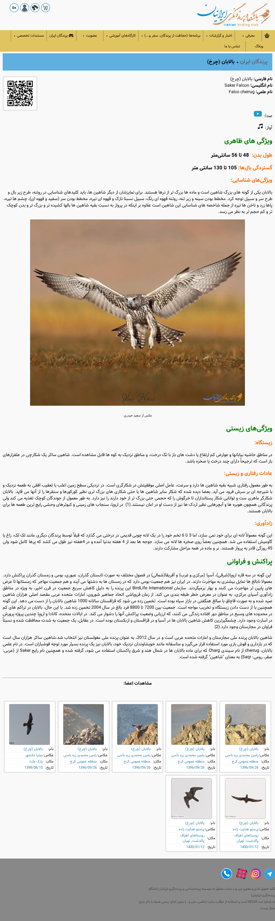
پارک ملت (36, 761)
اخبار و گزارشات (219, 36)
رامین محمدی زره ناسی (241, 755)
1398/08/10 (33, 768)
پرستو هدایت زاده (245, 829)
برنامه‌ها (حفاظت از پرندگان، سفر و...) (170, 36)
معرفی (248, 36)
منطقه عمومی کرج (245, 761)
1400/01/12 (249, 847)
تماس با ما (232, 46)
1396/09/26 (249, 768)
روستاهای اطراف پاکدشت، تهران (246, 838)
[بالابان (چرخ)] (245, 724)
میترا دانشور (34, 755)
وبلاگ (259, 46)
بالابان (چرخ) (248, 749)
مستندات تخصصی (29, 36)
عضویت (90, 36)
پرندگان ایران (58, 36)
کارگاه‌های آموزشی (121, 36)
